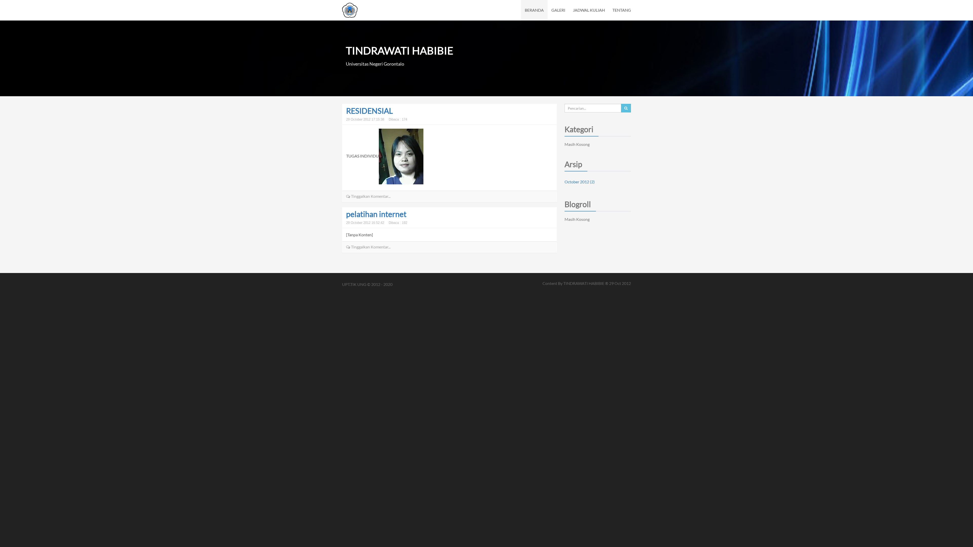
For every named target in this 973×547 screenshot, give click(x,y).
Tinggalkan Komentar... (370, 196)
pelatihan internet (376, 214)
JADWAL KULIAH (589, 10)
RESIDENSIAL (369, 110)
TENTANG (621, 10)
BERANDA (534, 10)
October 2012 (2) (580, 181)
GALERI (558, 10)
